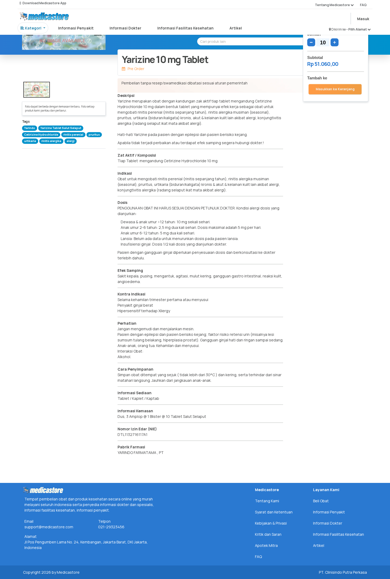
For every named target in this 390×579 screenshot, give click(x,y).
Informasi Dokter (125, 28)
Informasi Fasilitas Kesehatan (185, 28)
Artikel (235, 28)
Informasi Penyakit (76, 28)
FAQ (363, 5)
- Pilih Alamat (356, 29)
